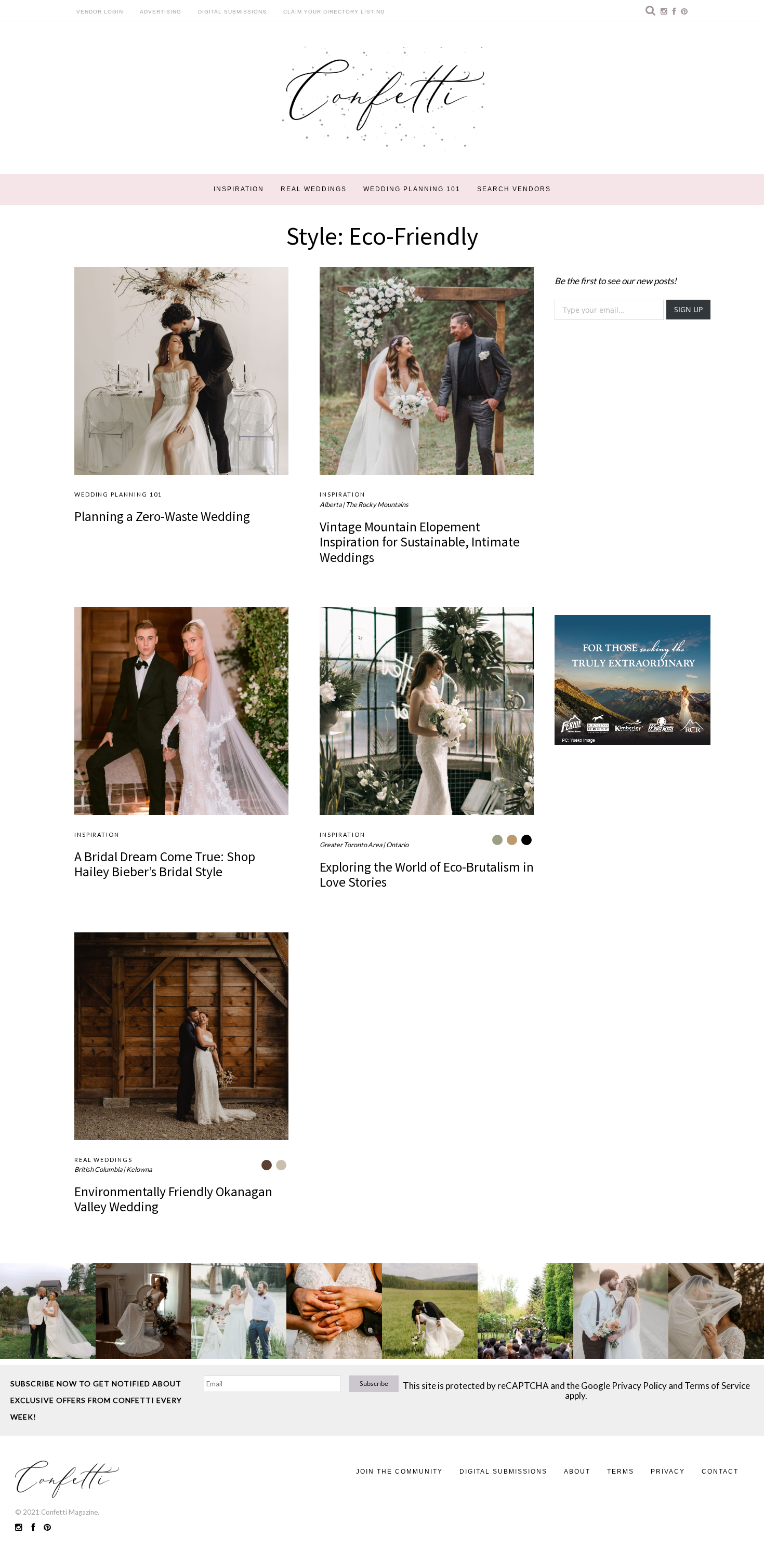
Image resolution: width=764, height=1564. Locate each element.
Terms (620, 1471)
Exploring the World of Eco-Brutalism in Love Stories (427, 874)
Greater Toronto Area (351, 844)
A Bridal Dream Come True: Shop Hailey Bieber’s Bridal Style (164, 864)
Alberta (330, 504)
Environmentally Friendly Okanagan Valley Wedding (173, 1199)
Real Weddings (314, 189)
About (577, 1471)
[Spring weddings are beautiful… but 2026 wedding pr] (430, 1311)
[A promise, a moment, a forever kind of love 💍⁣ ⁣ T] (334, 1311)
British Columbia (98, 1169)
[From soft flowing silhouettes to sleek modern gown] (143, 1311)
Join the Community (399, 1471)
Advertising (160, 12)
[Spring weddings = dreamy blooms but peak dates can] (716, 1311)
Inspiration (239, 189)
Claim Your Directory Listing (334, 12)
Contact (720, 1471)
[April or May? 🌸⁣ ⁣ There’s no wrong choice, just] (525, 1311)
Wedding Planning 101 (411, 189)
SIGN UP (688, 309)
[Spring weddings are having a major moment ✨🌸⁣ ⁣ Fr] (239, 1311)
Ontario (397, 844)
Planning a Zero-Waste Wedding (162, 516)
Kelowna (139, 1169)
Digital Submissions (232, 12)
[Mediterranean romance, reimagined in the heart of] (48, 1311)
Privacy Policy (639, 1385)
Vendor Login (99, 12)
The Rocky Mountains (377, 504)
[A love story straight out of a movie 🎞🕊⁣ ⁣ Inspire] (621, 1311)
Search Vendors (514, 189)
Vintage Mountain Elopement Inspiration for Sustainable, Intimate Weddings (420, 542)
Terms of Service (717, 1385)
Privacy (668, 1471)
